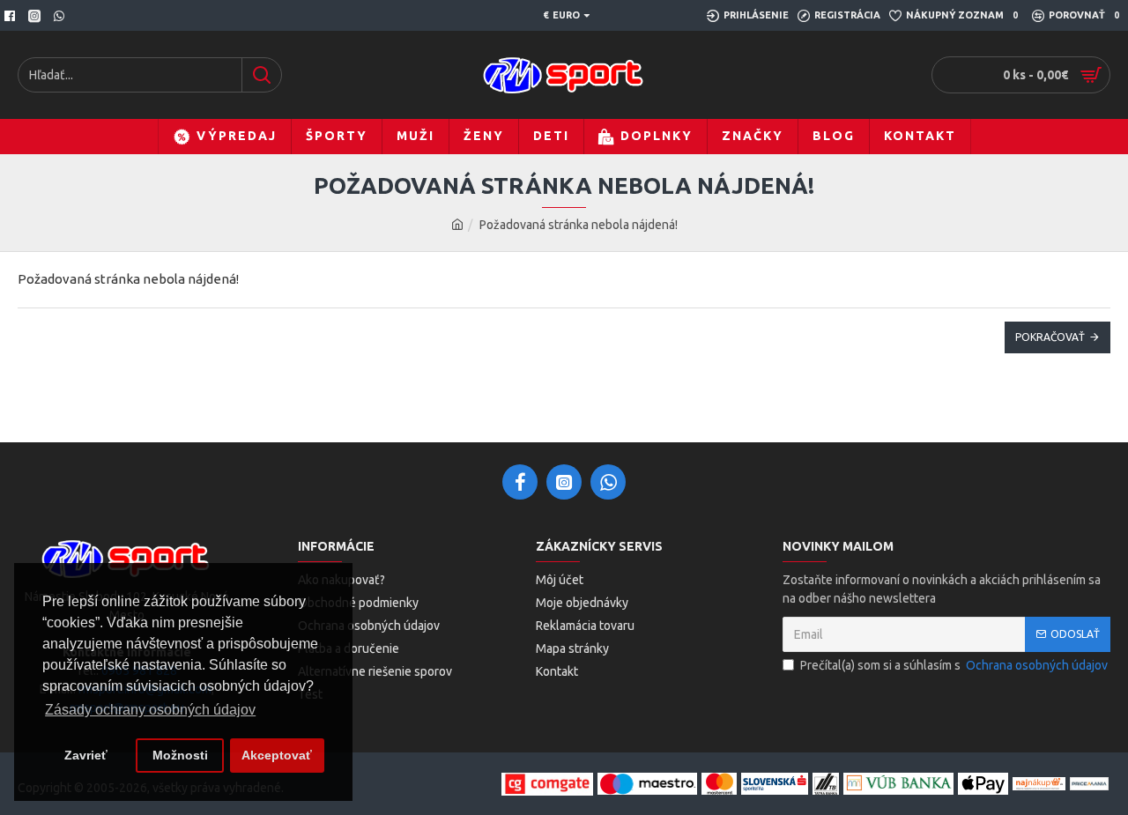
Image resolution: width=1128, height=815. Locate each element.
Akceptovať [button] (276, 755)
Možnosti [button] (180, 755)
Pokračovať (1050, 337)
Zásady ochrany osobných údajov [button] (150, 709)
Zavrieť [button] (86, 755)
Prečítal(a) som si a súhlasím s (954, 665)
